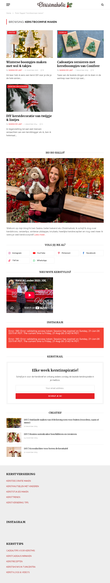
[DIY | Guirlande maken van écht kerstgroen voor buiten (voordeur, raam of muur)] (13, 423)
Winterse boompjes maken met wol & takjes (26, 64)
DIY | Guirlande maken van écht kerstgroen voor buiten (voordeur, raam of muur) (61, 421)
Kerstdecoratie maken (17, 86)
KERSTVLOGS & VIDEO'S (18, 572)
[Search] (102, 4)
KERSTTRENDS (13, 497)
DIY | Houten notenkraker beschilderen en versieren (50, 434)
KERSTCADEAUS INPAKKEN (19, 556)
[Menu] (19, 4)
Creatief (11, 32)
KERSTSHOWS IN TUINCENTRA (20, 567)
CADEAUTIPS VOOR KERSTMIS (20, 550)
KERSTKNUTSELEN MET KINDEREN (22, 486)
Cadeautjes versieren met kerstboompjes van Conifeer (78, 64)
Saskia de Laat (15, 70)
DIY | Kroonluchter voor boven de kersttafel (46, 448)
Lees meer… (40, 234)
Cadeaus (62, 32)
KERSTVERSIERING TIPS (17, 502)
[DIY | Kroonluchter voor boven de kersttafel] (13, 452)
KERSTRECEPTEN (14, 561)
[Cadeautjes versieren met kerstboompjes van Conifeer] (80, 44)
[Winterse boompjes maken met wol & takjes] (29, 44)
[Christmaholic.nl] (55, 4)
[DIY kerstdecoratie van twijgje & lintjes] (29, 98)
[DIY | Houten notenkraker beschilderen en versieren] (13, 437)
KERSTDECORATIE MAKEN (18, 481)
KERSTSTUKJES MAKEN (17, 492)
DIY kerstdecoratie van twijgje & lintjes (29, 118)
